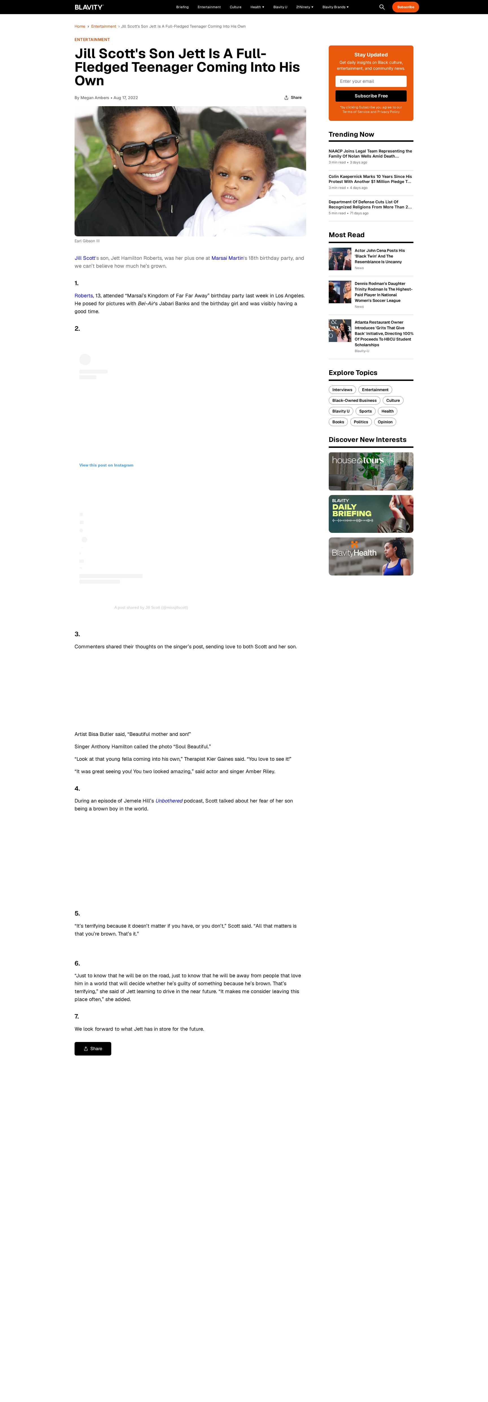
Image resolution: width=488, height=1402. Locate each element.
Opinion (385, 421)
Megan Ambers (94, 97)
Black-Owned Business (354, 400)
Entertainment (103, 26)
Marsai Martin (227, 258)
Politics (361, 421)
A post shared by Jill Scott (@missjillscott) (151, 607)
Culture (393, 400)
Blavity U (341, 411)
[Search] (382, 7)
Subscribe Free (371, 96)
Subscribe (405, 7)
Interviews (342, 389)
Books (338, 421)
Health (388, 411)
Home (80, 26)
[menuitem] (257, 7)
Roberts (84, 295)
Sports (365, 411)
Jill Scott (85, 258)
